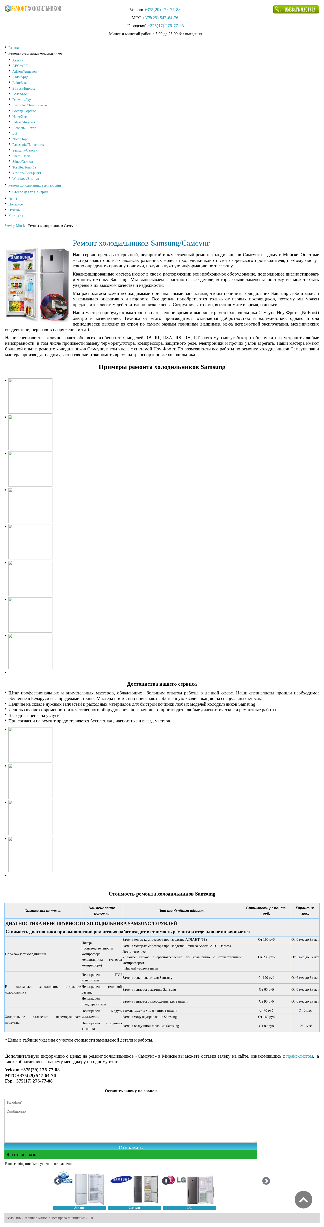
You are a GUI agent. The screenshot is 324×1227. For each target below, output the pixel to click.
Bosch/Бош (20, 94)
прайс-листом (299, 1056)
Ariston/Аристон (24, 71)
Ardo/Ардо (20, 77)
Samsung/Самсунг (25, 150)
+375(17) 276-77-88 (166, 25)
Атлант (17, 60)
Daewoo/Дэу (21, 100)
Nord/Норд (20, 139)
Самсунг (134, 1207)
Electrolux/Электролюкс (30, 105)
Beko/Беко (20, 83)
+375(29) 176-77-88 (162, 9)
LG (14, 133)
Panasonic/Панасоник (28, 144)
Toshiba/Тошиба (24, 167)
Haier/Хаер (20, 116)
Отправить (131, 1147)
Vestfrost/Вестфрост (26, 173)
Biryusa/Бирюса (23, 88)
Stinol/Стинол (22, 161)
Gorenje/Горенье (24, 111)
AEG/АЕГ (20, 66)
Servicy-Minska (15, 226)
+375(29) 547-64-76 (160, 17)
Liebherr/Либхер (24, 128)
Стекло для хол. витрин (30, 192)
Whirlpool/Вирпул (25, 178)
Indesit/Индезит (23, 122)
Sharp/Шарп (21, 156)
